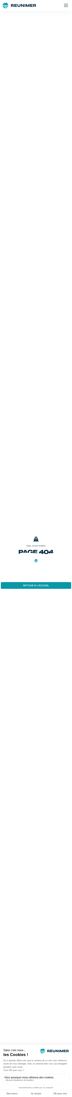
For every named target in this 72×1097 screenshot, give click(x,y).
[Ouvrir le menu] (66, 5)
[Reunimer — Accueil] (19, 5)
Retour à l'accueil (36, 585)
